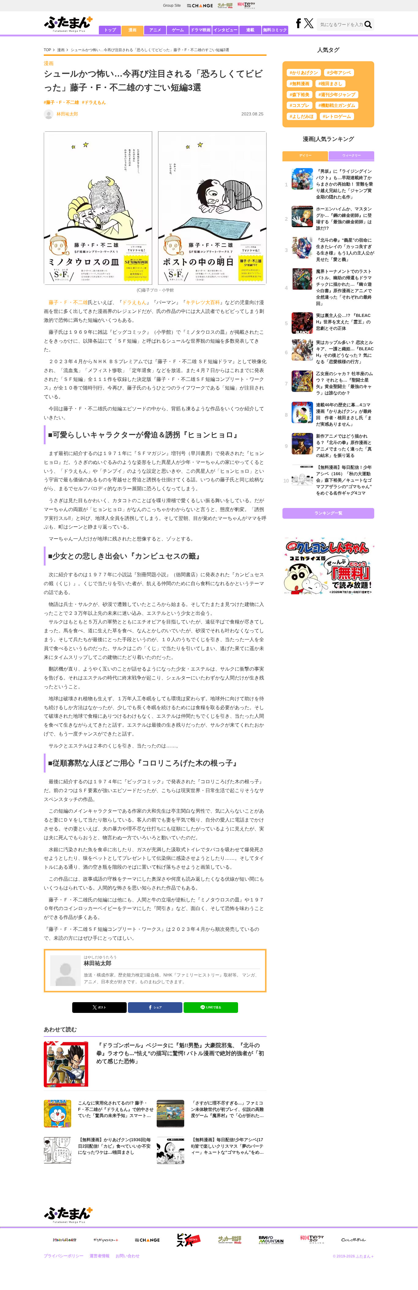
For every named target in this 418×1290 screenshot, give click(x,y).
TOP (47, 50)
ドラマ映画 (201, 30)
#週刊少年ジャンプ (337, 94)
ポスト (102, 1007)
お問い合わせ (128, 1256)
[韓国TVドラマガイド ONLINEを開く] (246, 5)
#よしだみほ (302, 116)
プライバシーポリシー (64, 1256)
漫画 (132, 30)
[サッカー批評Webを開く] (225, 5)
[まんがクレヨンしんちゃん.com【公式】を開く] (64, 1240)
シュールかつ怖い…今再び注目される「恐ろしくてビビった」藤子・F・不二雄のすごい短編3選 (150, 50)
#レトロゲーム (337, 116)
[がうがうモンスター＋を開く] (106, 1240)
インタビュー (225, 30)
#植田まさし (330, 83)
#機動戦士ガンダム (337, 105)
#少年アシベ (339, 72)
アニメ (155, 30)
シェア (158, 1007)
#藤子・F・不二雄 (61, 102)
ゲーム (178, 30)
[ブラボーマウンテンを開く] (271, 1240)
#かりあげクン (304, 72)
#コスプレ (299, 105)
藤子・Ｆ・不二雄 (68, 302)
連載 (250, 30)
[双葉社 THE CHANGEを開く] (200, 5)
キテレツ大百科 (203, 302)
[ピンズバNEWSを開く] (188, 1240)
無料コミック (275, 30)
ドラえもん (134, 302)
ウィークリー (351, 155)
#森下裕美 (299, 94)
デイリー (305, 155)
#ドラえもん (94, 102)
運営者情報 (100, 1256)
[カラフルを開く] (353, 1240)
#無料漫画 (299, 83)
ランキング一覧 (328, 513)
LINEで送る (213, 1007)
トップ (110, 30)
